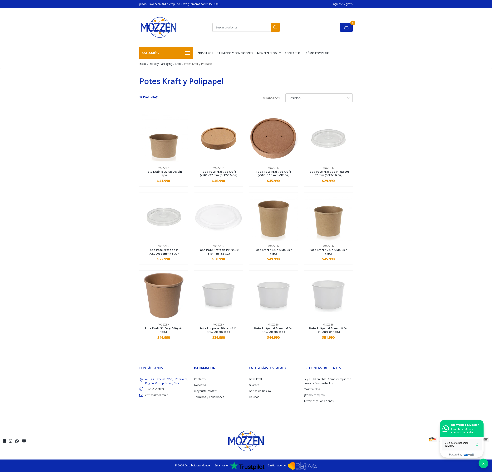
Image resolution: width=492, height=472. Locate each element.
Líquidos (254, 397)
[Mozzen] (158, 27)
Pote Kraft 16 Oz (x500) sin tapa (273, 251)
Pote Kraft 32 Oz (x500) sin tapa (164, 330)
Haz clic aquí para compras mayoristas (463, 431)
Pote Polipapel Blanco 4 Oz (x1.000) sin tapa (218, 330)
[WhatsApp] (16, 441)
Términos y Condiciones (235, 53)
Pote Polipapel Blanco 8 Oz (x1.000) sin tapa (328, 330)
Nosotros (205, 53)
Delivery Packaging (160, 64)
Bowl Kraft (255, 379)
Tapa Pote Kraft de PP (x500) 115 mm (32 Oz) (218, 251)
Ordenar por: (271, 97)
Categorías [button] (150, 53)
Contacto (292, 53)
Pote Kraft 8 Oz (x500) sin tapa (164, 173)
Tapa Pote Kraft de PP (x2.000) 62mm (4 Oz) (164, 251)
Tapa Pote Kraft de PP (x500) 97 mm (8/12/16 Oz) (328, 173)
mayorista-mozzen (206, 391)
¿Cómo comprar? (316, 53)
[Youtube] (24, 441)
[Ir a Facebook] (4, 441)
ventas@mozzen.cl (156, 395)
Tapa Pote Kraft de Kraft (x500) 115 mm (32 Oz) (273, 173)
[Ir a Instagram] (10, 441)
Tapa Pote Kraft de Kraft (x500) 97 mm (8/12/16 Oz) (218, 173)
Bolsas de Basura (260, 391)
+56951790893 (154, 389)
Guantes (254, 385)
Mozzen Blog (267, 53)
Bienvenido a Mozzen (465, 424)
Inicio (142, 64)
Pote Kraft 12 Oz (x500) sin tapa (328, 251)
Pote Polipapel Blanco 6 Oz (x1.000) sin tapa (273, 330)
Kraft (178, 64)
